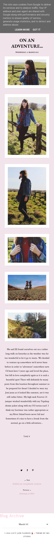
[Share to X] (21, 470)
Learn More (22, 29)
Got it (36, 29)
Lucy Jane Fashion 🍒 (22, 533)
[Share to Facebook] (27, 470)
